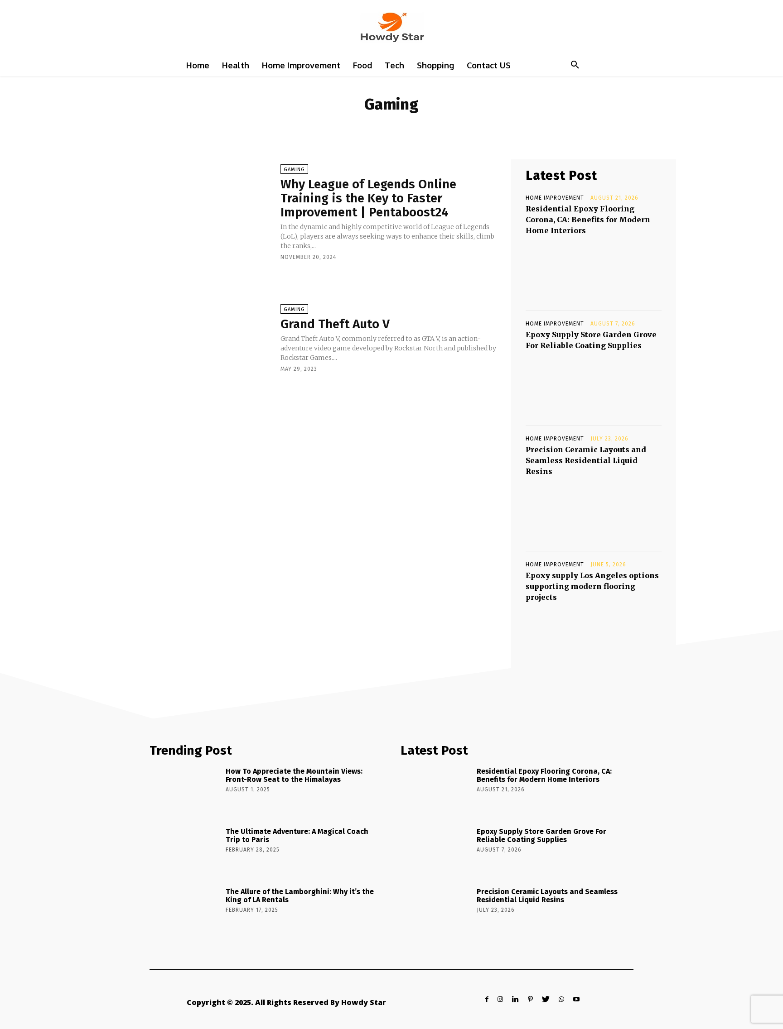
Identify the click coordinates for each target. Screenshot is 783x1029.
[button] (575, 65)
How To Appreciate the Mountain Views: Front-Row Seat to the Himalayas (294, 775)
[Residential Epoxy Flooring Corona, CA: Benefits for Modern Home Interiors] (594, 270)
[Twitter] (545, 999)
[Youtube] (576, 999)
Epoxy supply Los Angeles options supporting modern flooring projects (592, 586)
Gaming (294, 169)
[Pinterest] (530, 999)
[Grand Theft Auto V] (196, 337)
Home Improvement (555, 198)
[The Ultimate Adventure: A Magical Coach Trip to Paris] (184, 851)
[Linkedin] (515, 999)
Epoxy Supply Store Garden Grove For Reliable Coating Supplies (541, 835)
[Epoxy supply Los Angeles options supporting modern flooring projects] (594, 636)
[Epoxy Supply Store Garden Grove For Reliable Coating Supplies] (594, 385)
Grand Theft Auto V (335, 323)
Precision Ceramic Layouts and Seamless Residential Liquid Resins (586, 460)
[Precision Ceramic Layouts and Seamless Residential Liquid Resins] (594, 511)
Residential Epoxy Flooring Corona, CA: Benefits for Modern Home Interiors (588, 219)
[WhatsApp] (561, 999)
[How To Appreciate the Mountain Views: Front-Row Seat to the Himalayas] (184, 790)
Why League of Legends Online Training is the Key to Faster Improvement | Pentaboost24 (368, 198)
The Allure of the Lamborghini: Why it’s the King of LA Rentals (300, 895)
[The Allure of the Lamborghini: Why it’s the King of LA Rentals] (184, 911)
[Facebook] (487, 999)
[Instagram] (500, 999)
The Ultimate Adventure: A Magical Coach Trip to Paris (297, 835)
